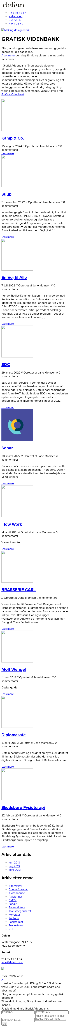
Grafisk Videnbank (12, 94)
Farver (13, 904)
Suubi (7, 194)
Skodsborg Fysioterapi (23, 807)
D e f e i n (15, 20)
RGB (11, 929)
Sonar (7, 448)
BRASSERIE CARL (18, 589)
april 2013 (15, 870)
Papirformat (16, 922)
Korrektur (14, 914)
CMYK (13, 900)
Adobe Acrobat (18, 889)
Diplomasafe (13, 734)
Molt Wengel (13, 669)
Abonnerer (8, 55)
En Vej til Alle (14, 277)
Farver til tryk (17, 907)
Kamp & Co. (12, 138)
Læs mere (7, 153)
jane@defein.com (12, 962)
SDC (5, 364)
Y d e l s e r (15, 16)
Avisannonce (17, 893)
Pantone (14, 918)
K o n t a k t (16, 23)
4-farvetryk (15, 886)
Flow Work (11, 524)
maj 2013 (14, 866)
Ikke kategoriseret (20, 911)
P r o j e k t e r (17, 13)
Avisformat (15, 896)
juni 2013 (14, 862)
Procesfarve (16, 925)
